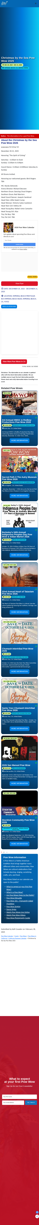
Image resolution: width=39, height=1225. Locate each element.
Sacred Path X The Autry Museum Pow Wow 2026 (19, 478)
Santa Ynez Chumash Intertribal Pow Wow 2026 (18, 709)
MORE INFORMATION (19, 441)
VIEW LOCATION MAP (9, 306)
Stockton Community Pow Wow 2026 (18, 821)
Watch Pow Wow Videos (15, 915)
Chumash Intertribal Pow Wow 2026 (17, 649)
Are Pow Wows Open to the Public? (20, 895)
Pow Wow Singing (13, 907)
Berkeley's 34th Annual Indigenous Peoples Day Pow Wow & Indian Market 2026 (17, 534)
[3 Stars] (5, 147)
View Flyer (20, 284)
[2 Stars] (3, 147)
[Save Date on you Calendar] (36, 418)
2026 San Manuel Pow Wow (16, 765)
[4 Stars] (6, 147)
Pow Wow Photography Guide (18, 918)
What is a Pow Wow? (14, 892)
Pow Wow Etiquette (14, 898)
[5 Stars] (8, 147)
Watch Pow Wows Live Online (18, 912)
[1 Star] (2, 147)
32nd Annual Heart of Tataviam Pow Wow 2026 (18, 592)
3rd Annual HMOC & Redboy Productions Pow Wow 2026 (16, 421)
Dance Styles (11, 909)
